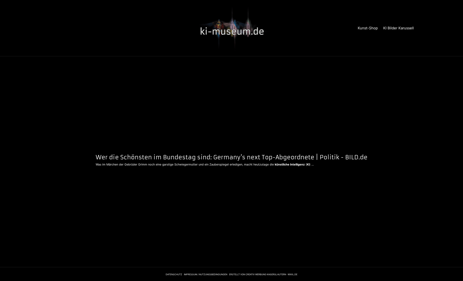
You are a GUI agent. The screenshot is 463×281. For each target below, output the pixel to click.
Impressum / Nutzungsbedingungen (205, 274)
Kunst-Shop (368, 28)
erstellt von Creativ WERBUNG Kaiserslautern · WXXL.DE (263, 274)
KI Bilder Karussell (398, 28)
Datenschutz (174, 274)
